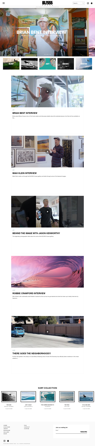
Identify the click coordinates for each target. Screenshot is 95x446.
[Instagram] (88, 3)
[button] (4, 3)
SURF (13, 290)
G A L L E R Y (6, 432)
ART (13, 110)
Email (57, 430)
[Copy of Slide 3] (50, 54)
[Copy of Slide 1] (47, 54)
